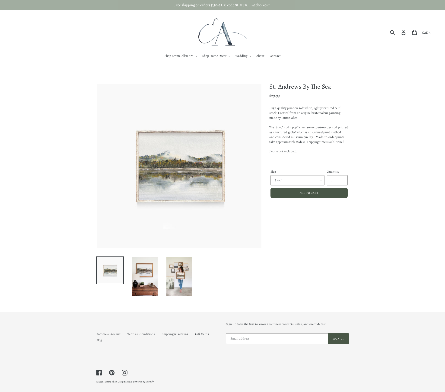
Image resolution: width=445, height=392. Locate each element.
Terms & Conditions (141, 334)
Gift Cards (202, 334)
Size (273, 171)
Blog (99, 340)
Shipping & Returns (175, 334)
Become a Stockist (108, 334)
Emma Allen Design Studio (118, 381)
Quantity (333, 171)
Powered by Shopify (143, 381)
